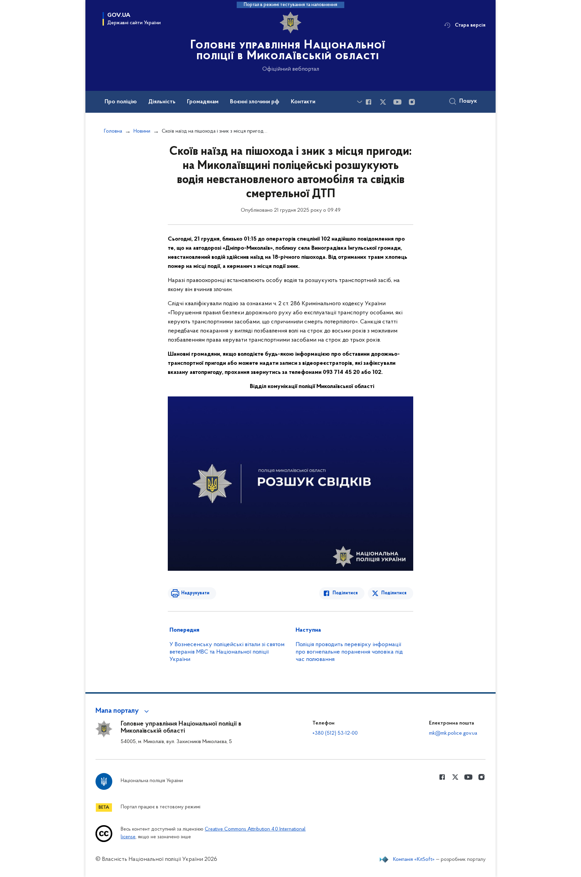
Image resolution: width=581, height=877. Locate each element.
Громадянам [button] (203, 102)
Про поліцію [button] (121, 102)
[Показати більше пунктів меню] (359, 102)
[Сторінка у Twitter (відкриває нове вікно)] (383, 102)
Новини (141, 131)
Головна (113, 131)
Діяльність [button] (162, 102)
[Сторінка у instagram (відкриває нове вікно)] (412, 102)
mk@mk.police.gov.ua (453, 733)
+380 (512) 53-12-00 (335, 733)
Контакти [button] (303, 102)
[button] (123, 711)
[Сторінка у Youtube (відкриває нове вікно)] (397, 102)
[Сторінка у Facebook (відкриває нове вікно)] (368, 102)
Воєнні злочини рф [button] (254, 102)
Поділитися (345, 593)
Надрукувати (195, 593)
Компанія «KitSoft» (414, 859)
